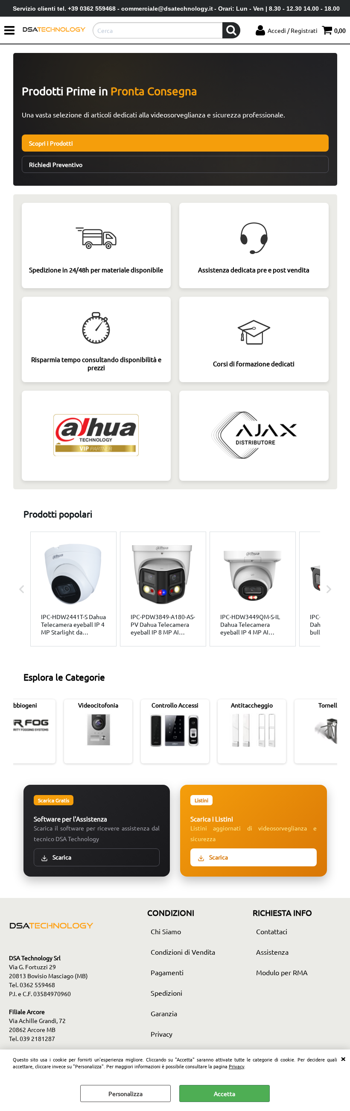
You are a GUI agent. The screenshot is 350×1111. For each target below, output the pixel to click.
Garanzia (164, 1013)
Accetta (224, 1093)
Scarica (61, 857)
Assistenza (272, 951)
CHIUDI (343, 1058)
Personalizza (125, 1093)
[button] (21, 589)
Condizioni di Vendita (183, 951)
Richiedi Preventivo (55, 164)
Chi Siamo (166, 931)
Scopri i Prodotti (51, 143)
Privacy (236, 1066)
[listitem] (73, 589)
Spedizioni (166, 992)
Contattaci (271, 931)
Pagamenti (167, 972)
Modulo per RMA (282, 972)
